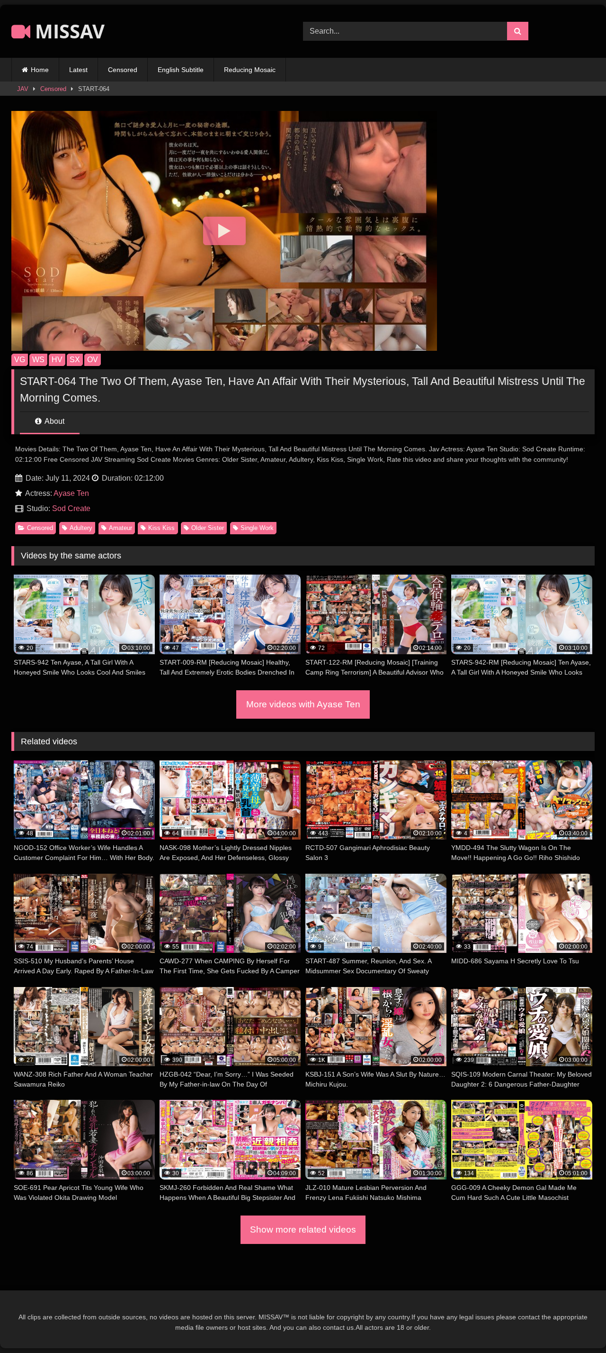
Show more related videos (303, 1229)
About (53, 421)
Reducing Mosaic (250, 69)
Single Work (257, 527)
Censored (122, 69)
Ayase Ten (71, 493)
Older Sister (207, 527)
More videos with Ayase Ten (303, 704)
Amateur (120, 527)
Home (40, 69)
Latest (78, 69)
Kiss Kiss (161, 527)
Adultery (81, 527)
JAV (22, 88)
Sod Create (71, 508)
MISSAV (67, 31)
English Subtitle (181, 69)
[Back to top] (576, 1325)
